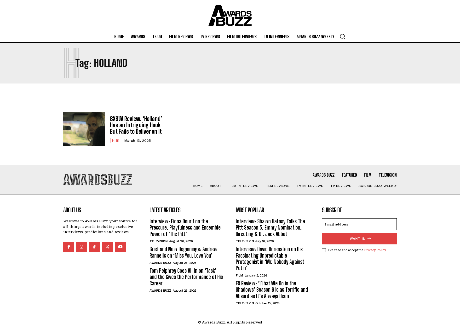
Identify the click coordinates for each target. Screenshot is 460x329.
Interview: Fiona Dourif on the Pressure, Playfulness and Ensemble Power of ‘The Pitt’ (185, 227)
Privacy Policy (375, 250)
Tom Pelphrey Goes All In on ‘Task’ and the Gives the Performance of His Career (186, 277)
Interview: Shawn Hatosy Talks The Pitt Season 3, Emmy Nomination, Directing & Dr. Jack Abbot (270, 227)
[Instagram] (81, 247)
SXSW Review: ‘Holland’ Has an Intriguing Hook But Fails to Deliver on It (136, 125)
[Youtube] (120, 247)
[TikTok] (94, 247)
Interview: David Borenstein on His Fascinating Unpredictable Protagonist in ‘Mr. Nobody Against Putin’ (270, 258)
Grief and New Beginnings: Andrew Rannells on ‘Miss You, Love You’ (184, 252)
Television (158, 241)
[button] (342, 36)
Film (115, 140)
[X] (107, 247)
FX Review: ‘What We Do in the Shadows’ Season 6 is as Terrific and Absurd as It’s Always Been (272, 289)
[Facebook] (68, 247)
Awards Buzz (160, 263)
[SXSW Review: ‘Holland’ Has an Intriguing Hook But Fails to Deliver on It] (84, 129)
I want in (356, 238)
